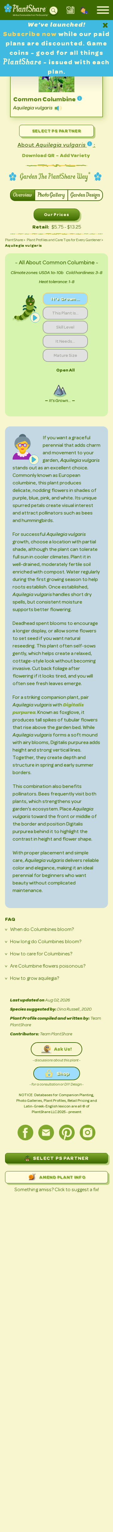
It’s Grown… (65, 298)
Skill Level (65, 327)
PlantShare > (15, 240)
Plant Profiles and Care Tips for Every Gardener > (65, 240)
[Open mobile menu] (103, 10)
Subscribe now (30, 34)
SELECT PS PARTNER (61, 1158)
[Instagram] (87, 1132)
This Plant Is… (65, 312)
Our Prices (56, 214)
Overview (22, 195)
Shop (62, 1073)
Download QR (38, 155)
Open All (65, 369)
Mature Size (65, 355)
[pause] (35, 318)
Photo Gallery (51, 195)
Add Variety (75, 155)
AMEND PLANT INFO (62, 1177)
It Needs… (65, 341)
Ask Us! (63, 1049)
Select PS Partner (56, 130)
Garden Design (85, 195)
